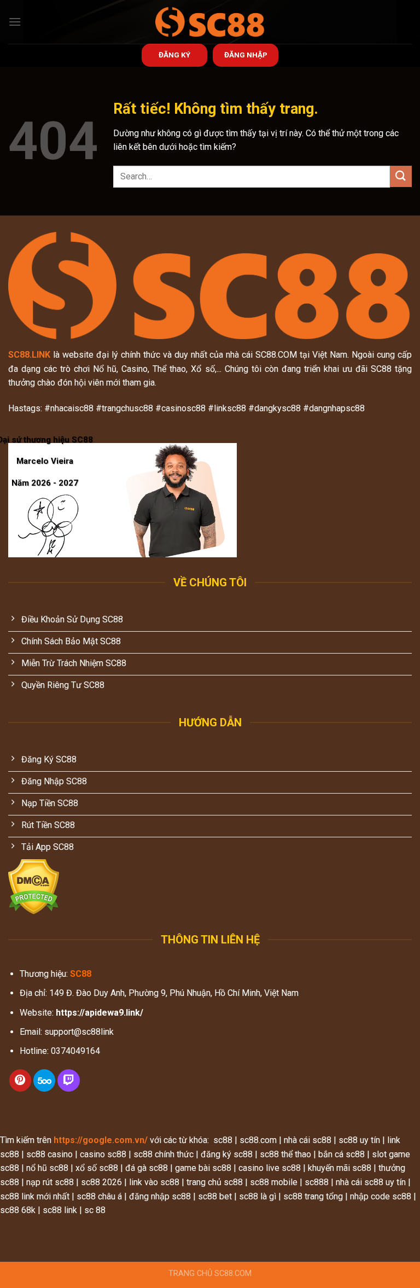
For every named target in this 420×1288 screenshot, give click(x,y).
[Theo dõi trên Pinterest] (20, 1080)
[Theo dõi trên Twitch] (68, 1080)
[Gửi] (401, 176)
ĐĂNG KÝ (174, 54)
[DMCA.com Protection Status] (33, 886)
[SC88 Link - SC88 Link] (210, 21)
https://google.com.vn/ (101, 1140)
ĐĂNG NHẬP (245, 54)
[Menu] (14, 21)
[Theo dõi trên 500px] (44, 1080)
